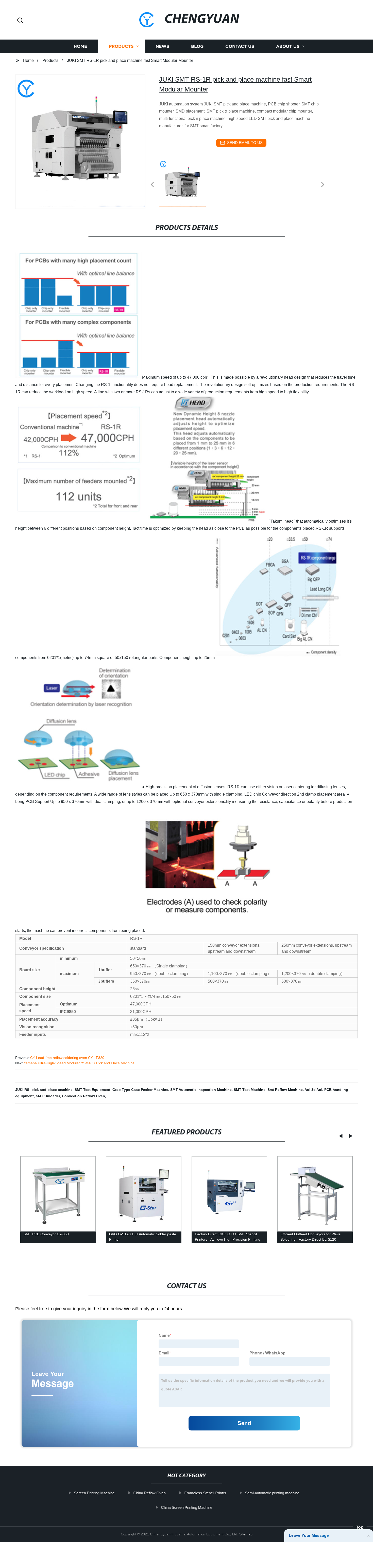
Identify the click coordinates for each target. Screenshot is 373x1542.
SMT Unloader (48, 1096)
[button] (20, 21)
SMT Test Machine (249, 1090)
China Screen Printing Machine (186, 1507)
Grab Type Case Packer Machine (140, 1090)
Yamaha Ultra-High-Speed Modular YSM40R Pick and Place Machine (79, 1063)
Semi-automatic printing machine (272, 1493)
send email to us (245, 142)
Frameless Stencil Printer (205, 1493)
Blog (197, 46)
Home (80, 46)
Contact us (239, 46)
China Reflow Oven (149, 1493)
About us (287, 46)
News (162, 46)
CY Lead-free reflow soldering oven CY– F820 (67, 1058)
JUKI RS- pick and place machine (44, 1090)
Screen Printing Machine (94, 1493)
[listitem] (186, 182)
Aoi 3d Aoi (313, 1090)
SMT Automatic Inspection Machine (201, 1090)
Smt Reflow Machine (285, 1090)
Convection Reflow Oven (83, 1096)
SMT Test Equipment (92, 1090)
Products (121, 46)
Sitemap (245, 1534)
